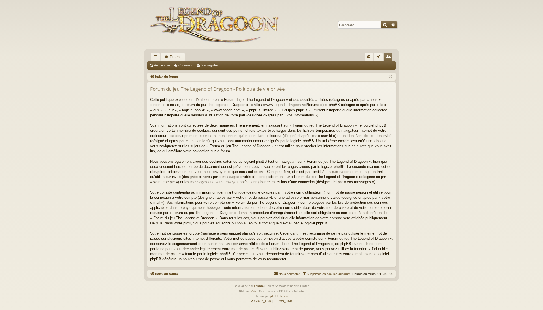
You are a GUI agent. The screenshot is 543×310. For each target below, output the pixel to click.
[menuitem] (369, 57)
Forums (175, 57)
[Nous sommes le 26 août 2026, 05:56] (390, 76)
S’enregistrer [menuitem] (389, 58)
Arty (254, 290)
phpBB (258, 285)
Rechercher (162, 65)
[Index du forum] (215, 24)
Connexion (185, 65)
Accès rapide (156, 58)
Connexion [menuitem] (379, 58)
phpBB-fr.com (279, 296)
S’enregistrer (210, 65)
